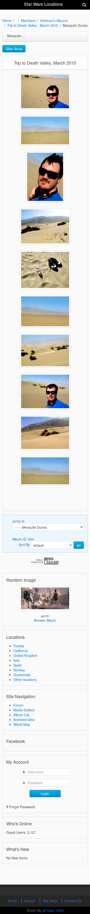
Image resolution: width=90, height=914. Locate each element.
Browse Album (45, 620)
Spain (17, 665)
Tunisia (18, 645)
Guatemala (21, 674)
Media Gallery (24, 709)
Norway (19, 669)
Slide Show (14, 48)
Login (45, 793)
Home (7, 20)
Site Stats (50, 900)
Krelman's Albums (54, 20)
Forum (18, 705)
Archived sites (24, 719)
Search (30, 900)
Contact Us (73, 900)
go (79, 545)
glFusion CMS (53, 910)
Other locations (24, 679)
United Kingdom (25, 655)
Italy (16, 660)
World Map (21, 724)
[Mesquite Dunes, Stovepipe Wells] (45, 91)
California (20, 650)
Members (28, 20)
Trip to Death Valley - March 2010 (32, 25)
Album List (21, 714)
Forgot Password (22, 806)
